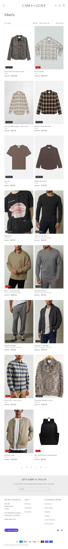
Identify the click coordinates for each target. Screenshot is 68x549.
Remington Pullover (40, 291)
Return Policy (49, 508)
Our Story (28, 504)
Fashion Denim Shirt (41, 181)
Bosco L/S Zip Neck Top (11, 291)
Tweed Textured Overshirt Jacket (14, 71)
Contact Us (48, 504)
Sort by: (35, 23)
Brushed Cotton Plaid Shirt (43, 126)
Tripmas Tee (8, 236)
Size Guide (28, 512)
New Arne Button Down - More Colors (16, 126)
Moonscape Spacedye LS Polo (44, 400)
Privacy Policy (49, 523)
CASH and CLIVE (13, 545)
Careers (47, 516)
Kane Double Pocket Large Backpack (46, 455)
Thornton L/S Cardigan (42, 345)
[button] (4, 5)
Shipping (47, 512)
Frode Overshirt (39, 71)
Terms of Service (50, 520)
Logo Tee (7, 181)
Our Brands (28, 508)
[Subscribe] (48, 489)
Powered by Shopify (23, 545)
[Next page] (46, 467)
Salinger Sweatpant (10, 345)
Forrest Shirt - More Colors (12, 400)
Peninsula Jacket (9, 455)
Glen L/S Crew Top (40, 236)
